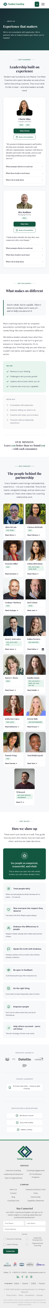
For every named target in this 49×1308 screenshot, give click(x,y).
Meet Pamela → (11, 763)
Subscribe (10, 1251)
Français (42, 1283)
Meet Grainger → (11, 610)
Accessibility (29, 1295)
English (16, 1283)
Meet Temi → (32, 763)
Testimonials (36, 1197)
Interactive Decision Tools (36, 1189)
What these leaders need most (18, 173)
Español (25, 1283)
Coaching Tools (13, 1201)
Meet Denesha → (11, 574)
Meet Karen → (10, 690)
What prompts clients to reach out (19, 166)
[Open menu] (43, 4)
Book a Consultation (26, 137)
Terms (21, 1295)
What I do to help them (15, 180)
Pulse (36, 1193)
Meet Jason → (10, 649)
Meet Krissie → (33, 727)
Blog (13, 1197)
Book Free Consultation (37, 4)
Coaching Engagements (36, 1170)
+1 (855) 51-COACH (19, 1272)
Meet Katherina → (12, 727)
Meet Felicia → (33, 574)
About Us (13, 1189)
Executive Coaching (13, 1170)
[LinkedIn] (18, 1277)
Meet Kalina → (32, 649)
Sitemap (39, 1295)
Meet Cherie (24, 131)
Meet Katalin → (33, 690)
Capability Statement (35, 1201)
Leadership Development (13, 1174)
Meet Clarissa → (33, 535)
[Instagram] (31, 1277)
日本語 (33, 1283)
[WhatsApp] (27, 1277)
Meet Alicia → (10, 535)
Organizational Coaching (37, 1244)
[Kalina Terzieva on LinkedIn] (43, 649)
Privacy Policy (11, 1295)
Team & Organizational (13, 1178)
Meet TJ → (20, 802)
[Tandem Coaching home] (13, 4)
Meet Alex (24, 224)
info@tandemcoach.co (37, 1272)
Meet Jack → (32, 610)
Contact (13, 1193)
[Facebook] (22, 1277)
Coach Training (12, 1244)
